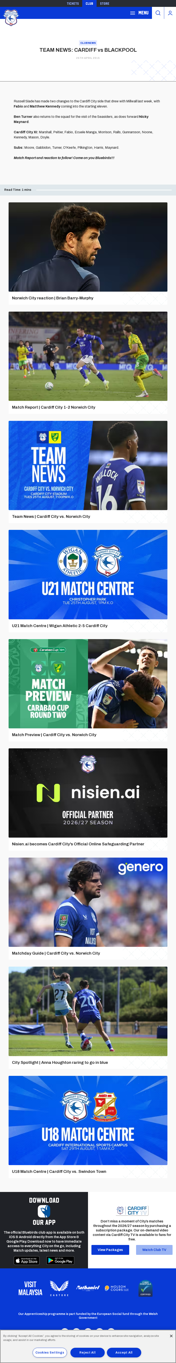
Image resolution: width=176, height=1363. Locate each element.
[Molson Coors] (117, 1288)
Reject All (87, 1352)
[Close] (171, 1336)
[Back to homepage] (10, 17)
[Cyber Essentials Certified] (145, 1288)
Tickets (73, 3)
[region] (88, 1346)
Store (104, 3)
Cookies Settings (49, 1352)
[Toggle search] (158, 13)
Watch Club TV (154, 1250)
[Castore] (59, 1288)
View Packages (110, 1250)
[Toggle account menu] (170, 13)
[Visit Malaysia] (30, 1288)
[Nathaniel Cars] (88, 1288)
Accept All (124, 1352)
